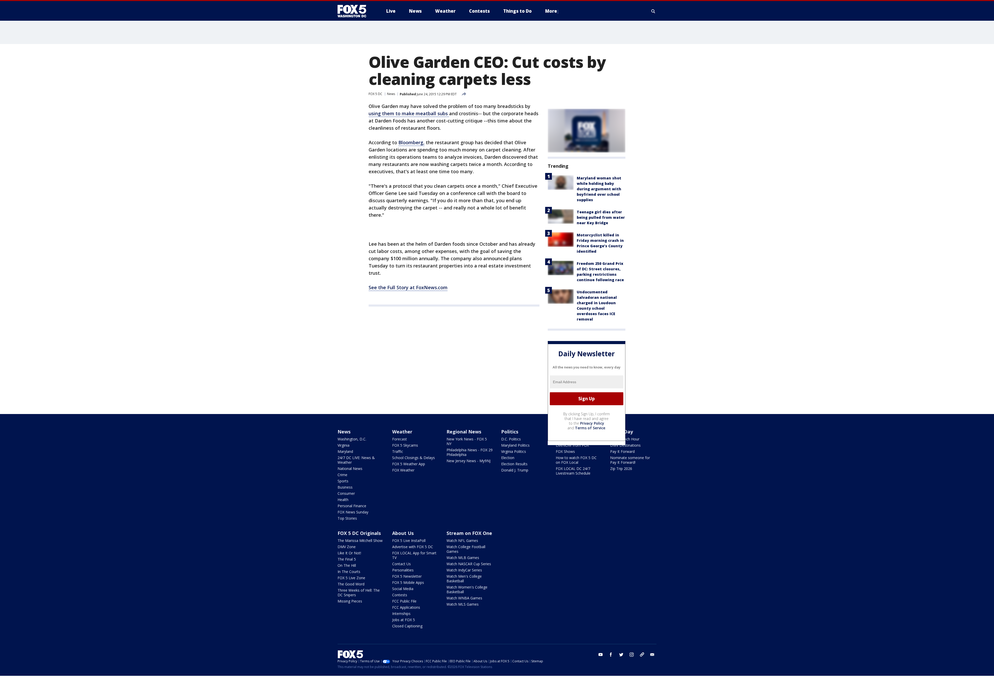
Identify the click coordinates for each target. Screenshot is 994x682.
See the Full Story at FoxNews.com (408, 287)
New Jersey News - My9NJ (469, 460)
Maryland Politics (515, 445)
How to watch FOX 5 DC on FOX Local (576, 460)
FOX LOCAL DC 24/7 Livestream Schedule (573, 471)
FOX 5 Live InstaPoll (409, 540)
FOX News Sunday (353, 512)
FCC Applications (406, 607)
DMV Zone (347, 546)
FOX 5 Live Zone (351, 577)
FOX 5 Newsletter (407, 576)
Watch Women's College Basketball (467, 589)
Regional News (464, 432)
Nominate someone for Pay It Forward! (630, 460)
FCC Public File (404, 601)
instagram (631, 654)
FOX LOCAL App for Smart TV (414, 555)
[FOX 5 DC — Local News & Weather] (355, 11)
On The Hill (347, 565)
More (551, 11)
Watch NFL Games (462, 540)
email (652, 654)
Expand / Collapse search (653, 11)
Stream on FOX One (469, 533)
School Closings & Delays (413, 457)
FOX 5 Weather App (408, 463)
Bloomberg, (411, 142)
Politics (509, 432)
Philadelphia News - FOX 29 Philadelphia (470, 452)
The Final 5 (347, 559)
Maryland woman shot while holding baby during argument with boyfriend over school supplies (599, 189)
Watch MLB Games (463, 557)
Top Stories (347, 518)
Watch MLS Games (463, 604)
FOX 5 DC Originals (359, 533)
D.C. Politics (511, 439)
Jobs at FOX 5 (403, 619)
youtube (600, 654)
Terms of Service (590, 427)
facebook (611, 654)
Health (343, 499)
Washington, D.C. (352, 439)
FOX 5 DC (375, 94)
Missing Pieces (350, 601)
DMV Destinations (625, 445)
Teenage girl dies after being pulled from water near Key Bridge (601, 217)
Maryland (345, 451)
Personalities (403, 570)
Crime (342, 474)
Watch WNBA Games (464, 598)
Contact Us (401, 563)
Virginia (343, 445)
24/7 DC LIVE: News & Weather (356, 460)
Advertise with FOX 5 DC (412, 546)
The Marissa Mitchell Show (360, 540)
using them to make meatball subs (409, 113)
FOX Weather (403, 470)
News (391, 94)
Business (345, 487)
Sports (343, 480)
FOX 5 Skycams (405, 445)
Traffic (397, 451)
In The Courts (349, 571)
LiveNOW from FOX (572, 445)
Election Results (514, 463)
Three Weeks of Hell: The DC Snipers (359, 592)
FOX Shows (565, 451)
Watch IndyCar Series (464, 570)
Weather (402, 432)
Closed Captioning (407, 625)
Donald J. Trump (514, 470)
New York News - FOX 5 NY (467, 441)
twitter (621, 654)
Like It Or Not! (349, 552)
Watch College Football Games (466, 549)
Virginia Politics (513, 451)
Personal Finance (352, 505)
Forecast (399, 439)
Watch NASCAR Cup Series (469, 563)
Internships (401, 613)
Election (507, 457)
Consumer (346, 493)
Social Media (402, 588)
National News (350, 468)
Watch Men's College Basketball (464, 578)
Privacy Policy (592, 423)
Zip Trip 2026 (621, 468)
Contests (399, 594)
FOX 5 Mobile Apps (408, 582)
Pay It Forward (622, 451)
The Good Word (351, 584)
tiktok (642, 654)
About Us (403, 533)
